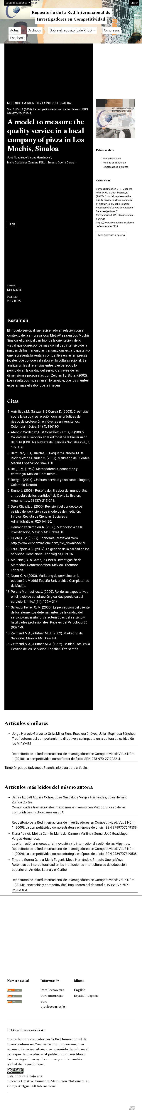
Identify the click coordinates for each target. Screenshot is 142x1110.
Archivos (34, 30)
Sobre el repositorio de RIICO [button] (71, 30)
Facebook (17, 38)
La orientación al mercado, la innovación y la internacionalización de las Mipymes (70, 843)
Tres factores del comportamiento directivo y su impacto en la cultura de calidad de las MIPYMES (73, 741)
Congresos (112, 30)
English (79, 989)
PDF (12, 224)
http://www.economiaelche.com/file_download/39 (48, 543)
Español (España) (86, 995)
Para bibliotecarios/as (52, 1004)
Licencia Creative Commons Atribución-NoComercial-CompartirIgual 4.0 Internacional (48, 1084)
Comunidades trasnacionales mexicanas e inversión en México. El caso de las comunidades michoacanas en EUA (69, 809)
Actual (14, 30)
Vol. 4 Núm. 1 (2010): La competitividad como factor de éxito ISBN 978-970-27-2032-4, (47, 111)
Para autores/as (51, 995)
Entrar (134, 2)
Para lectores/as (52, 989)
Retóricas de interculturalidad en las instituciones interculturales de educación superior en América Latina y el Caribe (69, 867)
